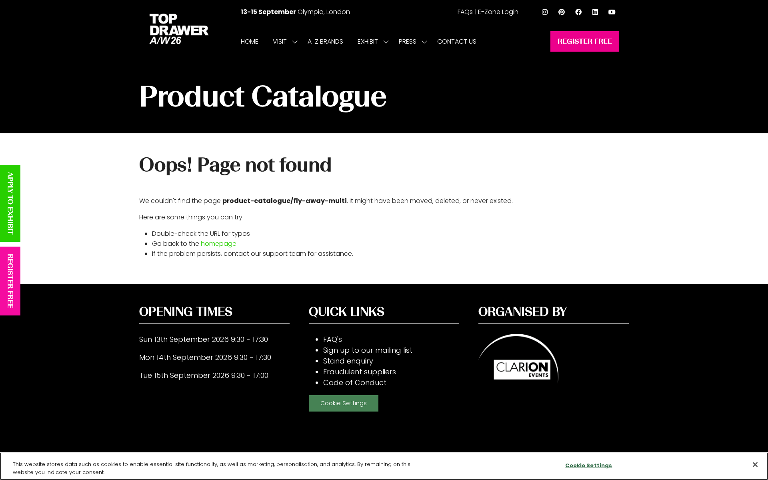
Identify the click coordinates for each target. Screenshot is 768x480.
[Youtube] (612, 12)
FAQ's (332, 339)
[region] (384, 466)
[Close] (755, 465)
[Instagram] (545, 12)
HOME (249, 41)
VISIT (280, 41)
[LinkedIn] (595, 12)
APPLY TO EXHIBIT (10, 203)
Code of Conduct (354, 383)
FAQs (465, 11)
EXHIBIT (368, 41)
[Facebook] (578, 12)
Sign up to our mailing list (367, 350)
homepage (218, 243)
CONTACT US (456, 41)
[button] (584, 41)
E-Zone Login (498, 11)
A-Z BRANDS (325, 41)
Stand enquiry (348, 361)
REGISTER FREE (10, 281)
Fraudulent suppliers (359, 372)
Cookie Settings (343, 403)
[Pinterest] (561, 12)
